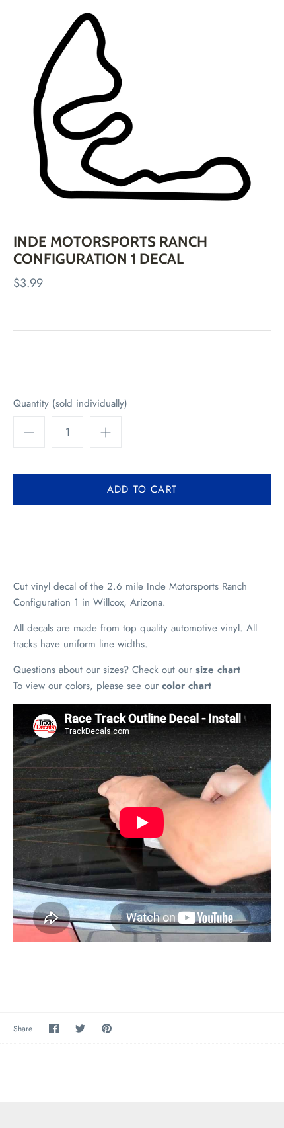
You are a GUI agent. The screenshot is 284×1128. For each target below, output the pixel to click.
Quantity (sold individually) (70, 404)
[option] (142, 107)
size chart (217, 670)
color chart (186, 685)
